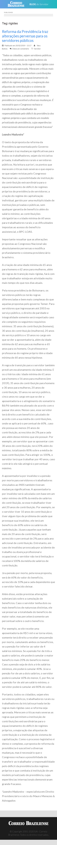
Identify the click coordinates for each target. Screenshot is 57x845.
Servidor (37, 49)
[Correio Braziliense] (17, 4)
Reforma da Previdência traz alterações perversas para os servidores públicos (25, 36)
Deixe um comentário (20, 49)
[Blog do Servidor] (39, 4)
